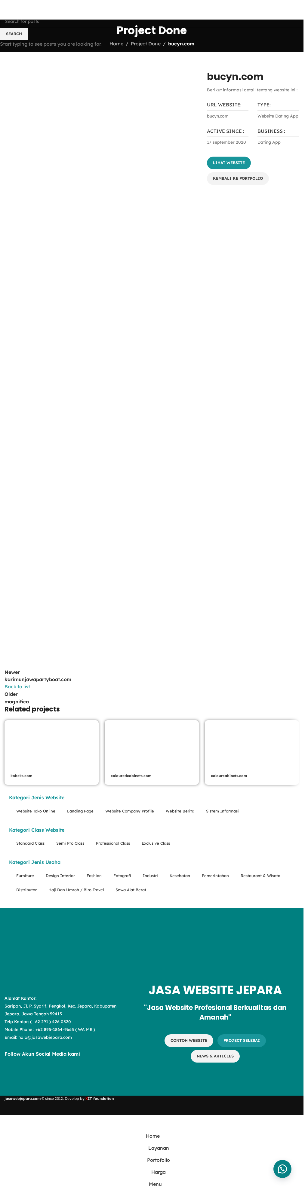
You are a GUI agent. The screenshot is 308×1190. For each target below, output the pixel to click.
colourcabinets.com (229, 775)
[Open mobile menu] (7, 10)
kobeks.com (21, 775)
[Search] (296, 10)
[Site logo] (39, 9)
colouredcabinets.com (131, 775)
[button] (282, 1169)
